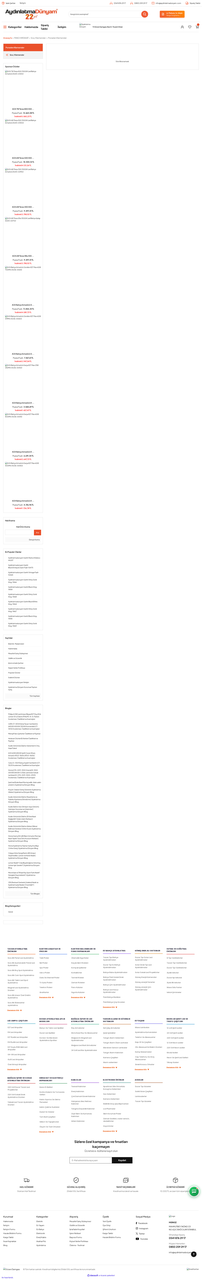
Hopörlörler (108, 1126)
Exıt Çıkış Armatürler (111, 1028)
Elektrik (39, 1221)
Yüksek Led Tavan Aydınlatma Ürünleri (21, 1103)
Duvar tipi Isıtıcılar (174, 977)
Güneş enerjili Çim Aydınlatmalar (143, 988)
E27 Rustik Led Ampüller (18, 1037)
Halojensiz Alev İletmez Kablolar (81, 1102)
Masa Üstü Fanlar (174, 987)
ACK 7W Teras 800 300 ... (23, 109)
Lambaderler (141, 1096)
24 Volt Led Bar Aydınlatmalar (84, 1050)
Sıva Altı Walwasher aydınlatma (16, 1003)
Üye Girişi (106, 1225)
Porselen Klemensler (57, 38)
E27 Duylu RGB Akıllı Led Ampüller (17, 1048)
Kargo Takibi (8, 1237)
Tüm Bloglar (35, 894)
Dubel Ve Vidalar (47, 1112)
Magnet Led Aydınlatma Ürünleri (18, 988)
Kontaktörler (76, 972)
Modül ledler (172, 1052)
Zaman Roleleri (78, 982)
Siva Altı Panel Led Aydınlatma (21, 958)
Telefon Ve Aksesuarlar (145, 1037)
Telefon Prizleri (46, 987)
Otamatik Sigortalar (80, 958)
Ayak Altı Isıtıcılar (174, 982)
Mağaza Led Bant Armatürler (83, 1045)
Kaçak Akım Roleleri (79, 963)
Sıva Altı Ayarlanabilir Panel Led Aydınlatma (21, 964)
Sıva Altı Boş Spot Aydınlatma (20, 970)
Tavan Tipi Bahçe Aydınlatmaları (110, 958)
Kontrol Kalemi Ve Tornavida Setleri (52, 1093)
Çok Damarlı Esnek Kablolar (83, 1096)
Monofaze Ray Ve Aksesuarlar (84, 1033)
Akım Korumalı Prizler (112, 1114)
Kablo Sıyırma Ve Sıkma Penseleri (50, 1100)
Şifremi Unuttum (109, 1229)
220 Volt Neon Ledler (176, 1047)
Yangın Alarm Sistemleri (113, 1038)
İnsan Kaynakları (9, 1241)
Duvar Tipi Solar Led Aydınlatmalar (143, 958)
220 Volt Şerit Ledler (175, 1038)
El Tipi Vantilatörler (175, 958)
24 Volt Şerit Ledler (175, 1033)
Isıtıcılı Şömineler (174, 992)
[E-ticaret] (107, 1276)
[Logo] (31, 14)
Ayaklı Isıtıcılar (173, 972)
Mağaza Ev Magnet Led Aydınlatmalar (81, 1039)
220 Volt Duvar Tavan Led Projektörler (19, 1088)
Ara (37, 532)
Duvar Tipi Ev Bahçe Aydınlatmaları (111, 966)
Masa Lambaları (142, 1027)
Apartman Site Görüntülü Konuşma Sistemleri (114, 1087)
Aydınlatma (41, 1245)
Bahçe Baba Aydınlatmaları (115, 972)
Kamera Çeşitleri (110, 1057)
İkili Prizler (44, 963)
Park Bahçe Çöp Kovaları (114, 1002)
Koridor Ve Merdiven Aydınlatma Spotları (49, 1039)
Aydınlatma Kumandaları (146, 1032)
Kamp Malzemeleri (143, 1052)
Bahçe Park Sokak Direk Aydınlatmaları (113, 978)
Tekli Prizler (44, 958)
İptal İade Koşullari (77, 1229)
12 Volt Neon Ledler (175, 1043)
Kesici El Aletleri (46, 1087)
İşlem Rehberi (75, 1233)
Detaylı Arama (34, 540)
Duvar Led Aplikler (47, 1033)
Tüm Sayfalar (34, 696)
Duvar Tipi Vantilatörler (177, 968)
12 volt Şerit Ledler (174, 1028)
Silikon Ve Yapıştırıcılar (49, 1122)
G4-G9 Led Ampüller (17, 1054)
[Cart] (197, 26)
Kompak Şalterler (78, 968)
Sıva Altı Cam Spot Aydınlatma (21, 975)
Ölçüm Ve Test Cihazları (50, 1127)
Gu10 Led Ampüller (16, 1059)
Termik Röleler (77, 977)
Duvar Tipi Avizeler (143, 1086)
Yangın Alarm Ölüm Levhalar (115, 1043)
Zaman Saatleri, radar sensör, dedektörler (116, 1119)
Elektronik (40, 1233)
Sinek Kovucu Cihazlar (144, 1064)
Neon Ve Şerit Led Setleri (177, 1057)
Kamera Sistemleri (111, 1099)
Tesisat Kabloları (78, 1086)
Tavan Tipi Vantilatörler (177, 963)
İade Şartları (10, 3)
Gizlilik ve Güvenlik (77, 1225)
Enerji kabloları (77, 1091)
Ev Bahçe (40, 1229)
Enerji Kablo (41, 1237)
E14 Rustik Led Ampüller (17, 1042)
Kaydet (122, 1160)
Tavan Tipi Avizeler (143, 1101)
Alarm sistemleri (110, 1062)
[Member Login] (182, 26)
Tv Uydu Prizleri (46, 982)
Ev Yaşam (40, 1225)
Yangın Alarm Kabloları (113, 1052)
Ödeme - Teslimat (77, 1245)
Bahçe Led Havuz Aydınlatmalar (110, 991)
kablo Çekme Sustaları (50, 1107)
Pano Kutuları (77, 987)
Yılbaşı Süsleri (173, 1062)
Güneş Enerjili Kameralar (146, 977)
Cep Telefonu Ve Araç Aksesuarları (144, 1058)
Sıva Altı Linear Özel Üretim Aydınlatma (19, 996)
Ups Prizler (44, 968)
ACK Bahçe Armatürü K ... (23, 403)
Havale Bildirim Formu (12, 1233)
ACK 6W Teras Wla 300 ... (23, 256)
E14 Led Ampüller (15, 1032)
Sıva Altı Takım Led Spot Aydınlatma (18, 981)
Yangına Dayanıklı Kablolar (83, 1109)
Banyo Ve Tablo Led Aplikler (52, 1028)
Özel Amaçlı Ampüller (17, 1064)
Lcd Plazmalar (109, 1109)
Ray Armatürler (78, 1028)
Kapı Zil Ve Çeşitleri (143, 1042)
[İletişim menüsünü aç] (194, 1191)
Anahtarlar (44, 992)
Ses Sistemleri (109, 1094)
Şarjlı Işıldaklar (109, 1033)
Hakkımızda (8, 1221)
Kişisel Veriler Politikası (79, 1241)
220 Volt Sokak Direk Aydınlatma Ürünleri (16, 1095)
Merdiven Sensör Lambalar (115, 1047)
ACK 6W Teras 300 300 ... (23, 207)
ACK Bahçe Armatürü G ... (23, 305)
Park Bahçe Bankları (112, 997)
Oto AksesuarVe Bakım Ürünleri (148, 1047)
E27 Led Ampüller (15, 1027)
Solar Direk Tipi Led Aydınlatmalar (143, 966)
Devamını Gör (14, 1010)
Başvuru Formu (76, 1237)
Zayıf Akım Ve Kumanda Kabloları (81, 1115)
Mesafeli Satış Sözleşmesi (80, 1221)
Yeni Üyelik (107, 1221)
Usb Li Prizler (45, 972)
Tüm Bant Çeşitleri (48, 1117)
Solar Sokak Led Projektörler (147, 972)
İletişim (23, 3)
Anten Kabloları (78, 1121)
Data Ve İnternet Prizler (50, 977)
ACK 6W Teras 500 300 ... (23, 158)
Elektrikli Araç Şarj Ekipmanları (116, 1104)
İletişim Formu (9, 1229)
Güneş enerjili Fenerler (145, 982)
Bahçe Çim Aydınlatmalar (114, 985)
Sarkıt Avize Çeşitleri (144, 1091)
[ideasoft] (92, 1275)
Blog (5, 1245)
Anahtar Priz (41, 1241)
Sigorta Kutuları (78, 992)
